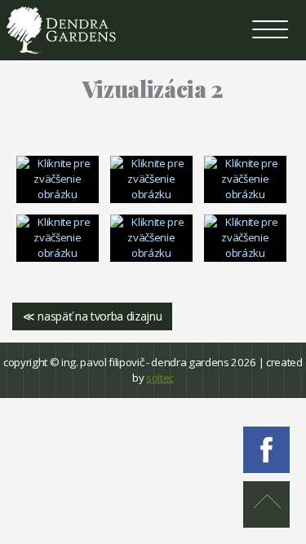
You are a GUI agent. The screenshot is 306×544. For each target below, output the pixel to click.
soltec (160, 377)
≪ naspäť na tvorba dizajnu (92, 316)
